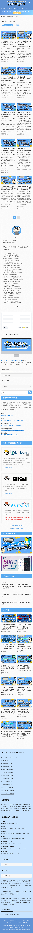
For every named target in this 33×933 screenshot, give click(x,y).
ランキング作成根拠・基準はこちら (17, 525)
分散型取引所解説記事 (7, 769)
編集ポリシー (26, 920)
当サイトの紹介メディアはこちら (10, 914)
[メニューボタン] (3, 3)
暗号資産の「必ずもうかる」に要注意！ (12, 843)
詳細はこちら (17, 13)
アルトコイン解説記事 (7, 772)
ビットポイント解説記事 (7, 790)
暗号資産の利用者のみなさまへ (9, 823)
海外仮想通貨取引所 (8, 25)
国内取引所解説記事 (6, 763)
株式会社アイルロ (19, 927)
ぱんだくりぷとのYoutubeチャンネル (11, 360)
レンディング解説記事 (7, 775)
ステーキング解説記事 (7, 778)
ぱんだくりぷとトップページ (9, 757)
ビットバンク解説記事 (7, 787)
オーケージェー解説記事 (7, 794)
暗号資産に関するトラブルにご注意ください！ (13, 828)
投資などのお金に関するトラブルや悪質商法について (15, 833)
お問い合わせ (25, 922)
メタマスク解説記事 (6, 784)
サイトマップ (18, 920)
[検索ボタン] (29, 3)
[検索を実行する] (30, 392)
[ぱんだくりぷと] (16, 3)
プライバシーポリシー (10, 922)
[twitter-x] (15, 307)
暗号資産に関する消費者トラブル (10, 853)
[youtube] (18, 307)
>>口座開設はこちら (7, 493)
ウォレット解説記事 (6, 781)
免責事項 (18, 922)
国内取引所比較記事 (6, 766)
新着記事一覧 (4, 760)
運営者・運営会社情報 (9, 920)
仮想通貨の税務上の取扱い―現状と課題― (12, 838)
